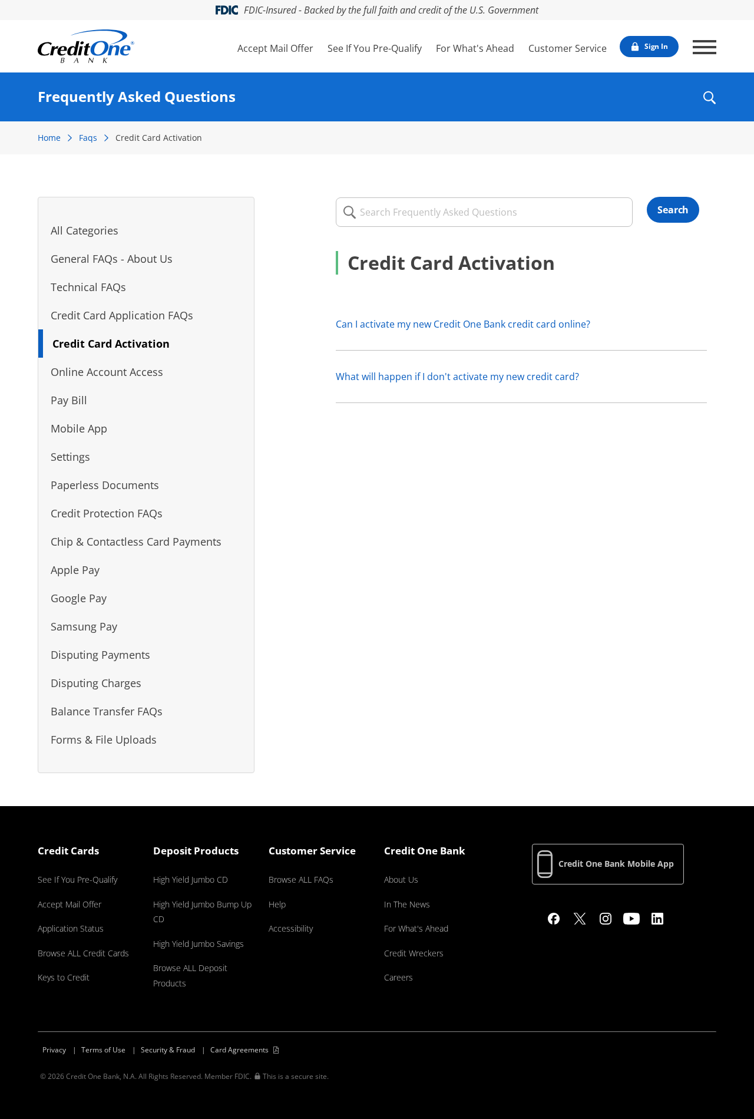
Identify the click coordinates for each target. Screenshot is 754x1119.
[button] (709, 105)
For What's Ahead (475, 48)
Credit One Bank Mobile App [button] (616, 863)
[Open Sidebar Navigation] (704, 47)
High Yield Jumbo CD (190, 879)
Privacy (54, 1050)
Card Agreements (239, 1050)
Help (277, 904)
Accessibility (291, 928)
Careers (398, 977)
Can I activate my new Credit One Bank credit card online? (463, 324)
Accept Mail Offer (275, 48)
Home (49, 137)
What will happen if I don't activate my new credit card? (457, 376)
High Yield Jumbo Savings (198, 943)
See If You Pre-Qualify (375, 48)
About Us (401, 879)
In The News (407, 904)
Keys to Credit (64, 977)
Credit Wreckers (414, 953)
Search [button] (673, 209)
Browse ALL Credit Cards (83, 953)
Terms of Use (103, 1050)
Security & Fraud (168, 1050)
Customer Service (567, 48)
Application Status (71, 928)
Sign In (656, 46)
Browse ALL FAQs (301, 879)
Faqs (88, 137)
